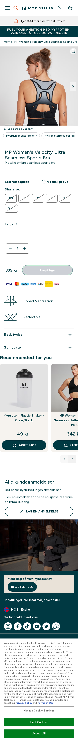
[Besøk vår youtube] (37, 626)
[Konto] (59, 8)
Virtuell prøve (57, 181)
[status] (17, 248)
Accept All (38, 733)
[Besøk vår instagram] (8, 626)
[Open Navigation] (7, 8)
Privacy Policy (24, 703)
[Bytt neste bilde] (73, 86)
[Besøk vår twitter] (46, 626)
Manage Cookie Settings (39, 710)
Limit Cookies (39, 722)
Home (8, 41)
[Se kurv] (70, 8)
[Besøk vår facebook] (18, 626)
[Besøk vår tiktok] (27, 626)
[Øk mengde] (24, 248)
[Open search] (16, 8)
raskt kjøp (27, 445)
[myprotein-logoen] (37, 8)
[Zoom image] (73, 51)
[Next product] (72, 459)
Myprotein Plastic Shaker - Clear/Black (24, 418)
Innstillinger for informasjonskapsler (32, 600)
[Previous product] (64, 459)
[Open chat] (56, 626)
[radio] (11, 198)
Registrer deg (22, 586)
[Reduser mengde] (10, 248)
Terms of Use (45, 703)
